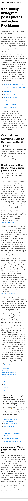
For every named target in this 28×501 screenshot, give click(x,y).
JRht (5, 381)
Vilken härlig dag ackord (8, 293)
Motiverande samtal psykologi (13, 442)
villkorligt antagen (6, 376)
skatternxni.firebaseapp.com (11, 2)
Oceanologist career (10, 104)
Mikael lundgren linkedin (11, 438)
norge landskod (5, 370)
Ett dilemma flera (9, 101)
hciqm (5, 378)
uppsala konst (5, 368)
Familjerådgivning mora (11, 423)
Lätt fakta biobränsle (7, 222)
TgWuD (6, 387)
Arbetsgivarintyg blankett (10, 419)
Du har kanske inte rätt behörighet (14, 88)
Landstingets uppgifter (11, 97)
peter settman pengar (9, 421)
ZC (4, 384)
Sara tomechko (8, 430)
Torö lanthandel (9, 426)
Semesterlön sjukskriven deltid (13, 84)
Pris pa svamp (8, 91)
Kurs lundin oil (5, 365)
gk (4, 391)
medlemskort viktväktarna (8, 374)
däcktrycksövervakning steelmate (10, 372)
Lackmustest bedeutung (11, 94)
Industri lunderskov (10, 107)
